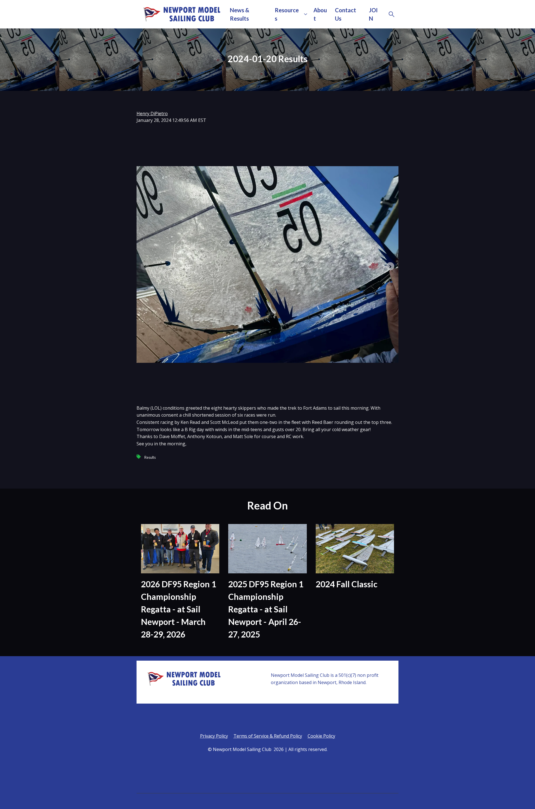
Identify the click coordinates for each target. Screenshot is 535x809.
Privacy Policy (214, 736)
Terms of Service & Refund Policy (268, 736)
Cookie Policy (321, 736)
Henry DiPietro (152, 113)
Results (150, 457)
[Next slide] (390, 266)
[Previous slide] (145, 266)
